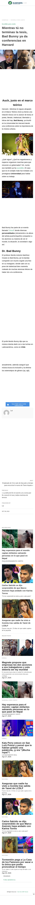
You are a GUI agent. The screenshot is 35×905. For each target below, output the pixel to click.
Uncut (11, 230)
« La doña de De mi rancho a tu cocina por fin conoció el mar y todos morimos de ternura (16, 495)
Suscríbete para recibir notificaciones (19, 404)
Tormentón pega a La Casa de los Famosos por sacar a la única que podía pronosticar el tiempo (17, 863)
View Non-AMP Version (22, 891)
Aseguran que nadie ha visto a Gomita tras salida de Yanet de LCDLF (16, 623)
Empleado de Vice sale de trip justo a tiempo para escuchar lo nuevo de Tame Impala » (17, 484)
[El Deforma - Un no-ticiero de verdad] (17, 3)
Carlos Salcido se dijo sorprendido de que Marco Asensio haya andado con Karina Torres (16, 825)
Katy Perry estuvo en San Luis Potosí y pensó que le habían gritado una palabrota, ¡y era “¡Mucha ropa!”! (17, 748)
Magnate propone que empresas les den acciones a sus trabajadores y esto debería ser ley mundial (17, 666)
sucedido (20, 168)
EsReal (4, 658)
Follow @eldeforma (9, 880)
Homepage (5, 20)
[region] (17, 10)
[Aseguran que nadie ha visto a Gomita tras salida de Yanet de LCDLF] (17, 608)
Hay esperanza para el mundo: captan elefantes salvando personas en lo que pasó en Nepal (15, 708)
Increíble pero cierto (18, 20)
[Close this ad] (33, 894)
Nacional (5, 779)
